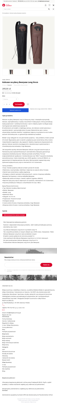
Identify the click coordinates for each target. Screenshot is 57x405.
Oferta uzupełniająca (33, 400)
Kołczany (5, 356)
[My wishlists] (49, 5)
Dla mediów (6, 369)
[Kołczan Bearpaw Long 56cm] (11, 72)
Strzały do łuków (7, 353)
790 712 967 (20, 1)
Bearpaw (10, 85)
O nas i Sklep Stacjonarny (10, 325)
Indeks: (4, 79)
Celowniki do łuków (8, 358)
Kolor (3, 96)
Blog (3, 371)
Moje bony (5, 345)
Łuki (3, 349)
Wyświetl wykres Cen (15, 110)
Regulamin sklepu (8, 323)
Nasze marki (6, 360)
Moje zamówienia (8, 336)
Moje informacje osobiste (10, 342)
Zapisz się (46, 265)
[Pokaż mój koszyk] (53, 5)
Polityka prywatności (9, 331)
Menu (53, 9)
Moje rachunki (6, 338)
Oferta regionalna (25, 402)
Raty (3, 329)
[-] (4, 104)
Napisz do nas (6, 315)
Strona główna (5, 13)
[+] (9, 104)
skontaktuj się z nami (10, 227)
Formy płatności (7, 327)
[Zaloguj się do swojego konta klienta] (45, 5)
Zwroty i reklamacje (8, 321)
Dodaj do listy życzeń (28, 104)
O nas (4, 365)
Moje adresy (6, 340)
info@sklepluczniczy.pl (43, 1)
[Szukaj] (49, 9)
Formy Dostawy (7, 319)
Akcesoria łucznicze (8, 351)
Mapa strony (33, 402)
